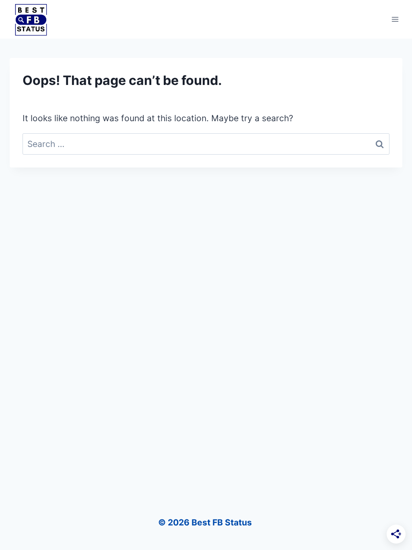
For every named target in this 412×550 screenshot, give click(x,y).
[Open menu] (394, 19)
